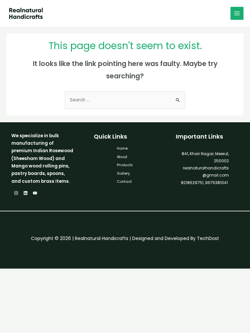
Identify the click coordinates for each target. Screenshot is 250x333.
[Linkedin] (25, 193)
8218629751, (192, 182)
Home (122, 148)
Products (125, 165)
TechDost (208, 238)
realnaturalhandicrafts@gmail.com (206, 171)
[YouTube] (35, 193)
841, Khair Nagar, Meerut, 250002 (205, 157)
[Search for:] (125, 100)
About (122, 156)
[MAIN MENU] (237, 13)
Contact (124, 181)
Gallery (123, 173)
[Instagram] (16, 193)
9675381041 (216, 182)
